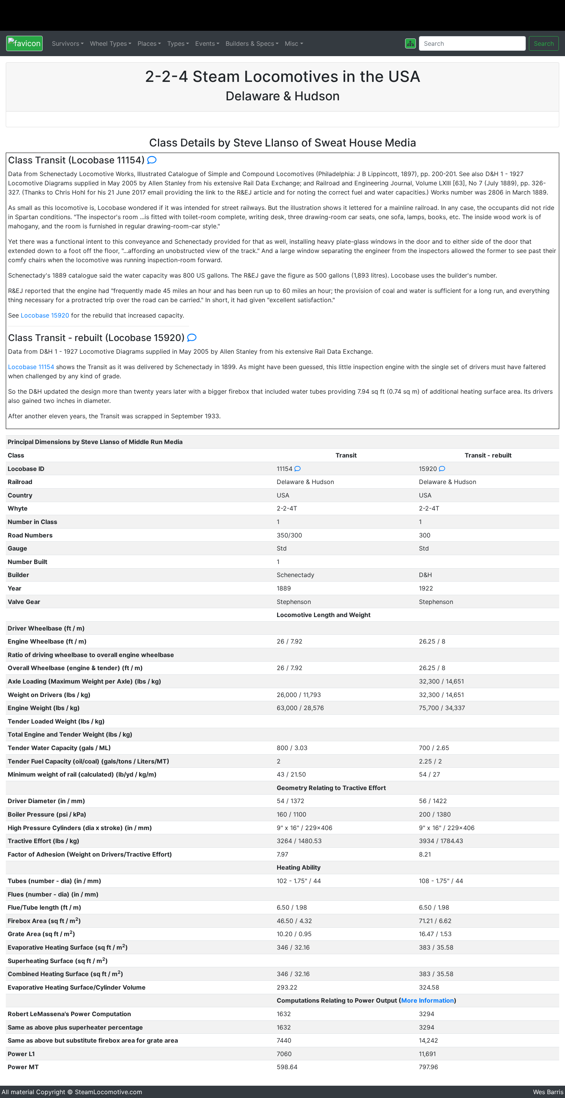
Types (175, 43)
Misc (291, 43)
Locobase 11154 (31, 367)
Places (147, 43)
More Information (427, 1000)
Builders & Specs (250, 43)
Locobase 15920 (45, 315)
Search (544, 43)
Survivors (65, 43)
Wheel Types (108, 43)
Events (205, 43)
